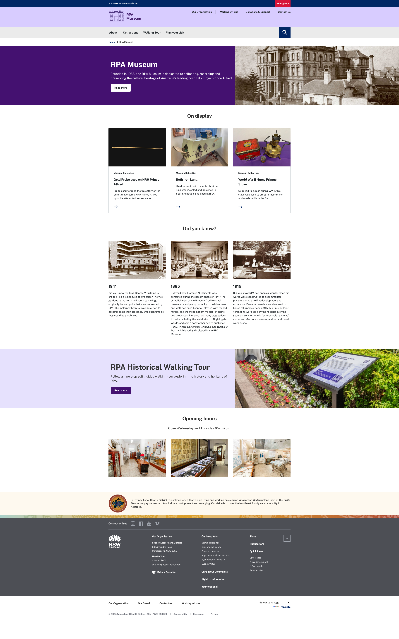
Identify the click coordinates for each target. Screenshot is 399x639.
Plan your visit (175, 32)
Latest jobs (255, 557)
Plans (253, 536)
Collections (130, 32)
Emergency (283, 3)
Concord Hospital (210, 551)
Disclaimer (198, 614)
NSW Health (256, 566)
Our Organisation (202, 11)
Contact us (284, 11)
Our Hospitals (210, 536)
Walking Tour (152, 32)
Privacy (214, 614)
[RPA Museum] (132, 17)
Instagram (133, 523)
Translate (285, 606)
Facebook (141, 523)
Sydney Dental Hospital (213, 559)
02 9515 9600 (159, 560)
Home (111, 42)
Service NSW (256, 570)
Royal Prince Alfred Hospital (216, 555)
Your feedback (210, 586)
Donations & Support (258, 11)
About (113, 32)
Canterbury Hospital (212, 547)
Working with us (228, 11)
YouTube (149, 523)
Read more (120, 87)
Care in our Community (215, 571)
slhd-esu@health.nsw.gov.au (166, 564)
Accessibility (180, 614)
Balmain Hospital (210, 542)
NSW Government (259, 562)
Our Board (144, 603)
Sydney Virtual (209, 564)
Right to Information (213, 579)
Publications (257, 543)
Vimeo (157, 523)
